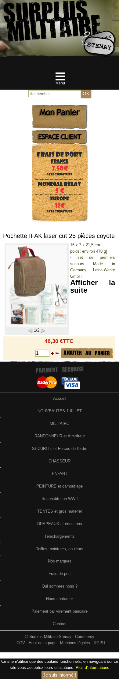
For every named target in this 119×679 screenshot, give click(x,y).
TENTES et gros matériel (59, 511)
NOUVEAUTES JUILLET (60, 411)
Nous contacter (59, 598)
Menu (60, 83)
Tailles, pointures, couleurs (59, 549)
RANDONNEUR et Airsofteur (59, 436)
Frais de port (60, 573)
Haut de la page (42, 642)
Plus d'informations (92, 667)
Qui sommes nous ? (60, 586)
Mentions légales (75, 642)
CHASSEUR (59, 461)
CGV (20, 642)
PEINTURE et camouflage (59, 486)
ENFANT (59, 473)
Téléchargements (59, 536)
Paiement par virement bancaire (59, 611)
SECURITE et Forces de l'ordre (59, 448)
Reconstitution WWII (59, 498)
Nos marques (59, 561)
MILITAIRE (59, 423)
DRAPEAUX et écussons (59, 523)
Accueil (59, 398)
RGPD (99, 642)
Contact (60, 623)
